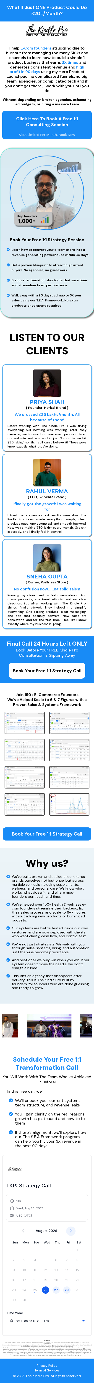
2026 (53, 1231)
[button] (27, 1208)
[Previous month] (23, 1231)
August (41, 1231)
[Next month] (71, 1231)
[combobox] (47, 1321)
